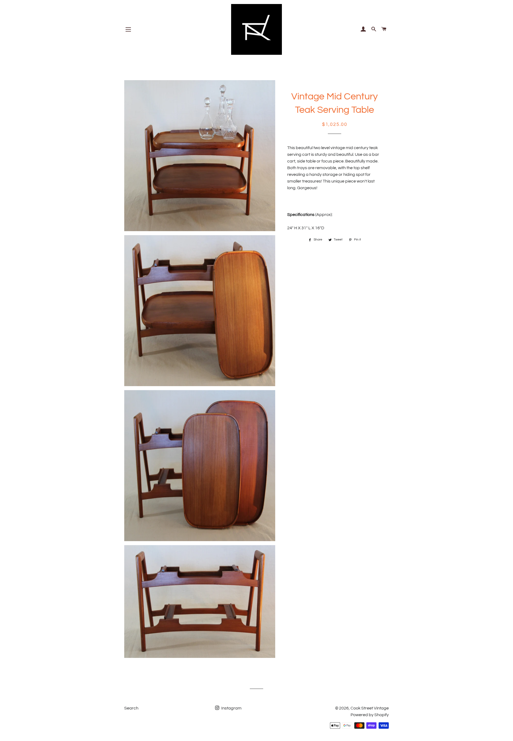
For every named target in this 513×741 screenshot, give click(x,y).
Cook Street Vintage (370, 708)
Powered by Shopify (370, 715)
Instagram (231, 708)
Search (131, 708)
